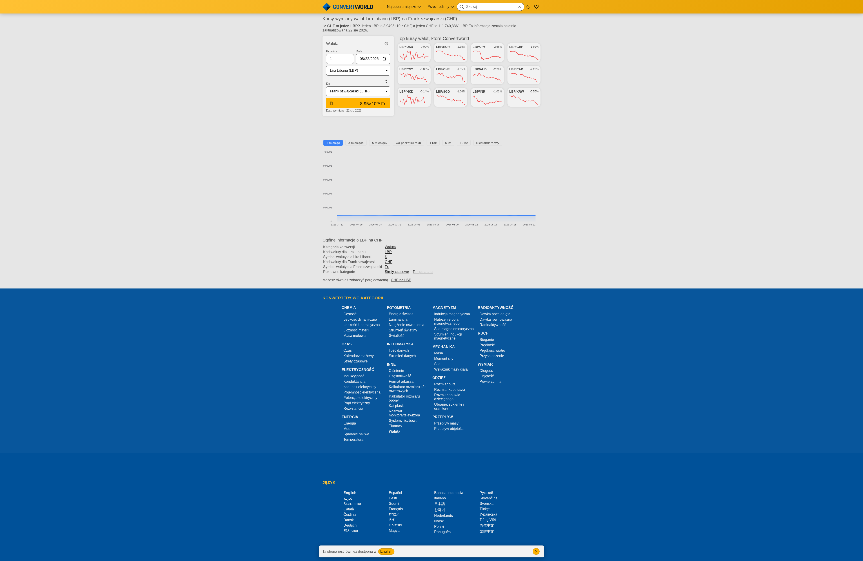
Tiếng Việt (488, 520)
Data (359, 51)
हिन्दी (392, 520)
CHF (388, 262)
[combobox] (490, 7)
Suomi (394, 503)
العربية (348, 498)
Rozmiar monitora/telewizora (404, 413)
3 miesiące (356, 143)
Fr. (387, 267)
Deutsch (350, 525)
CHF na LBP (401, 280)
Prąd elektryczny (356, 403)
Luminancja (398, 319)
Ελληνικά (350, 531)
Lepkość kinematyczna (361, 325)
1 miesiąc (333, 143)
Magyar (395, 530)
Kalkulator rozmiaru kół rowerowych (407, 389)
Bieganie (487, 340)
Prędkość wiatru (492, 350)
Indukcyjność (353, 376)
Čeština (349, 514)
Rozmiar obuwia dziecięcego (447, 397)
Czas (347, 350)
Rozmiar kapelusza (449, 389)
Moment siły (443, 358)
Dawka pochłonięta (495, 314)
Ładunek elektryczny (359, 387)
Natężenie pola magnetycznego (447, 321)
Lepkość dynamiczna (360, 319)
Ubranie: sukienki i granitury (449, 406)
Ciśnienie (396, 371)
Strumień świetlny (403, 330)
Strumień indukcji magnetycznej (448, 336)
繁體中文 (487, 531)
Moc (346, 429)
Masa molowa (354, 335)
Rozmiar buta (445, 384)
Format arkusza (401, 381)
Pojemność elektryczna (361, 392)
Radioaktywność (493, 325)
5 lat (448, 143)
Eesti (393, 498)
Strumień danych (402, 356)
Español (395, 493)
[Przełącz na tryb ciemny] (528, 7)
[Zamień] (386, 81)
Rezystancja (353, 408)
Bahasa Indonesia (448, 493)
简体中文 (487, 525)
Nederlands (443, 516)
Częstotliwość (400, 376)
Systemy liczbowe (403, 420)
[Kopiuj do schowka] (331, 103)
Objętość (487, 376)
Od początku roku (408, 143)
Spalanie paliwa (356, 434)
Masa (438, 353)
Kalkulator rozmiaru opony (404, 398)
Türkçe (485, 509)
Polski (439, 526)
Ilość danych (399, 350)
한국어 (439, 510)
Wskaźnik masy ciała (451, 369)
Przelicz (331, 51)
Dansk (348, 520)
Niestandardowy (487, 143)
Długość (486, 371)
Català (348, 509)
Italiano (440, 498)
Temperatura (423, 272)
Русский (486, 493)
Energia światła (401, 314)
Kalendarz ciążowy (358, 356)
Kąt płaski (397, 406)
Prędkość (487, 345)
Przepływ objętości (449, 429)
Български (352, 504)
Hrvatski (395, 525)
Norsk (439, 521)
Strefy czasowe (397, 272)
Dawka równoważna (496, 319)
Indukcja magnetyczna (452, 314)
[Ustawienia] (386, 44)
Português (442, 532)
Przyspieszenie (492, 356)
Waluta (390, 247)
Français (396, 509)
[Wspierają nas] (536, 7)
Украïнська (488, 514)
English (386, 551)
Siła (437, 364)
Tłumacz (396, 426)
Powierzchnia (490, 381)
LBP (388, 252)
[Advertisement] (431, 130)
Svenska (487, 503)
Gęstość (349, 314)
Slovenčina (489, 498)
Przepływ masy (446, 423)
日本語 (439, 504)
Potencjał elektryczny (360, 398)
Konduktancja (354, 381)
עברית (393, 514)
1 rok (433, 143)
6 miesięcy (379, 143)
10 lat (464, 143)
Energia (349, 423)
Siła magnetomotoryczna (454, 329)
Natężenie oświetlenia (406, 325)
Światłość (396, 335)
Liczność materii (356, 330)
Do (328, 83)
